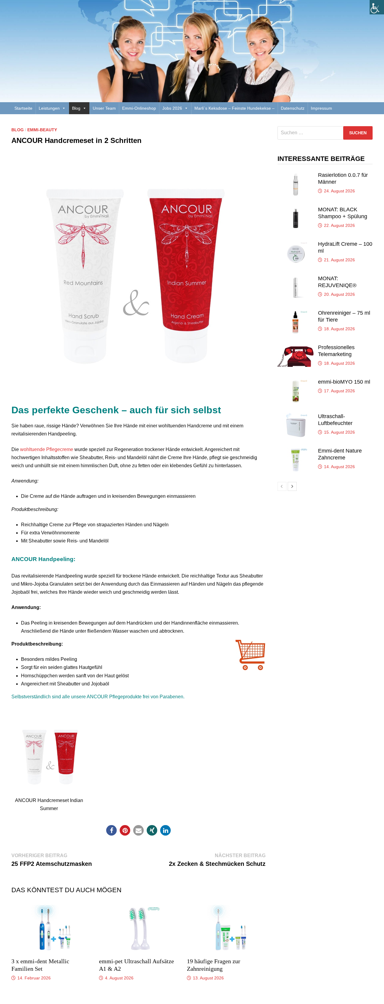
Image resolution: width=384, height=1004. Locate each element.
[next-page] (292, 486)
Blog (76, 108)
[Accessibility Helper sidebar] (377, 7)
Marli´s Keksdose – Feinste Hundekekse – (234, 108)
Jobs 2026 (172, 108)
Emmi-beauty (42, 129)
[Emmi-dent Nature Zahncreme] (296, 450)
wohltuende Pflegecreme (46, 449)
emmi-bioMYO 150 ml (344, 382)
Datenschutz (292, 108)
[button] (111, 830)
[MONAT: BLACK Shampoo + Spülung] (296, 209)
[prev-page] (282, 486)
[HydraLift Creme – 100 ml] (296, 244)
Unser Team (104, 108)
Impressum (321, 108)
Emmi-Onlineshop (139, 108)
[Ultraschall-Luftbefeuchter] (296, 416)
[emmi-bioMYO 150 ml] (296, 382)
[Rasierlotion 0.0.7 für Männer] (296, 175)
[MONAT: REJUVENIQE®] (296, 278)
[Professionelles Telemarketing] (296, 347)
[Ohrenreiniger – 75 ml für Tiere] (296, 313)
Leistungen (49, 108)
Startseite (23, 108)
